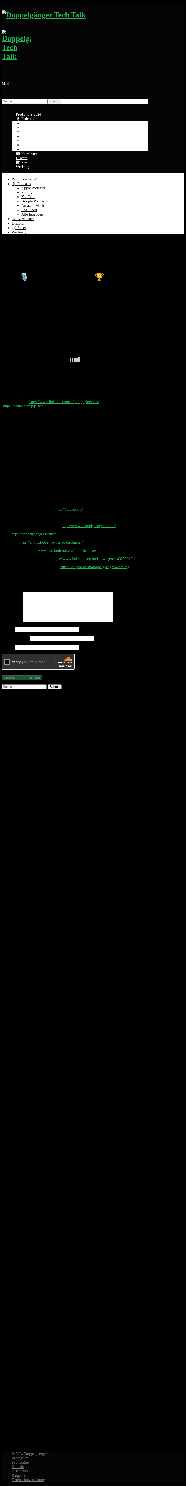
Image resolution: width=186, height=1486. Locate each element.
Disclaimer (20, 1471)
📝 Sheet (19, 228)
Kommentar (12, 621)
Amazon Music (33, 205)
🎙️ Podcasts (21, 184)
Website (8, 647)
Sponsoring (20, 1462)
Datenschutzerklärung (28, 1480)
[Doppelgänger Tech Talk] (75, 38)
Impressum (20, 1458)
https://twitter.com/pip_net (23, 406)
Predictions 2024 (24, 179)
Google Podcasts (34, 201)
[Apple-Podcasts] (75, 1000)
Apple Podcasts (33, 188)
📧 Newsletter (23, 219)
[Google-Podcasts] (75, 1146)
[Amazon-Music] (75, 1293)
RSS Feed (29, 210)
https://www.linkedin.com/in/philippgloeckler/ (64, 402)
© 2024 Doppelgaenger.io (31, 1454)
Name (8, 629)
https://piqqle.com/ (68, 509)
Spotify (26, 192)
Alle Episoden (32, 214)
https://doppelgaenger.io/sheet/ (34, 534)
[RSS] (75, 1440)
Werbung (22, 167)
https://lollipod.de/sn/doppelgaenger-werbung (94, 567)
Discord (18, 223)
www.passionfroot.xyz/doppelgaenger (67, 550)
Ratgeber (18, 1475)
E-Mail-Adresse (15, 638)
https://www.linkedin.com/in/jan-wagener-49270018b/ (94, 559)
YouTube (28, 197)
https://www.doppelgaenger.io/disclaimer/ (51, 542)
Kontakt (18, 1467)
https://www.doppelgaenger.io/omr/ (89, 526)
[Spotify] (75, 853)
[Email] (4, 106)
